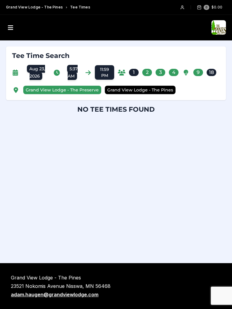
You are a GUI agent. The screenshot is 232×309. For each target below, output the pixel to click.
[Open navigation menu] (10, 28)
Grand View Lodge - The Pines (34, 7)
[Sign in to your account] (182, 7)
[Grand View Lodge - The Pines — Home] (218, 27)
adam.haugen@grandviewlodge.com (54, 294)
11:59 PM (104, 72)
